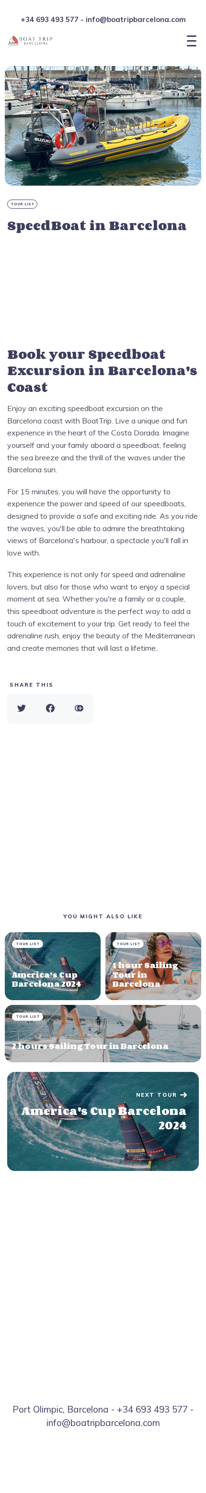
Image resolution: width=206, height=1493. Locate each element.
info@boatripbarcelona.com (136, 19)
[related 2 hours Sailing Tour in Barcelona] (103, 1033)
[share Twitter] (21, 709)
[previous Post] (103, 1121)
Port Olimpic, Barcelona (60, 1409)
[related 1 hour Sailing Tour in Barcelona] (153, 966)
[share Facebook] (50, 709)
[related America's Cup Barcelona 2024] (53, 966)
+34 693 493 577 (50, 19)
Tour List (22, 204)
